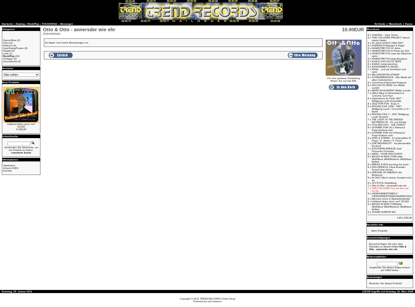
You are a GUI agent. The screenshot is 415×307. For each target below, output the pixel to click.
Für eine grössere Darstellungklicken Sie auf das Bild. (343, 79)
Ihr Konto (380, 24)
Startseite (7, 24)
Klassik (7, 50)
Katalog (20, 24)
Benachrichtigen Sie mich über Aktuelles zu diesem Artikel (387, 247)
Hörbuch (7, 45)
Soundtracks (10, 61)
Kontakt (7, 170)
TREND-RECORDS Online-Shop (217, 298)
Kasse (409, 24)
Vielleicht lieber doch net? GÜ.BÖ (21, 125)
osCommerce (214, 301)
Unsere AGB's (10, 168)
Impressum (9, 165)
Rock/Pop (33, 24)
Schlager (8, 58)
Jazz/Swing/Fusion (13, 48)
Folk (5, 43)
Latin (6, 53)
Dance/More (10, 40)
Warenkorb (395, 24)
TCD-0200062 (49, 24)
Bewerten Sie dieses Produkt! (385, 283)
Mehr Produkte (379, 230)
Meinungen (66, 24)
